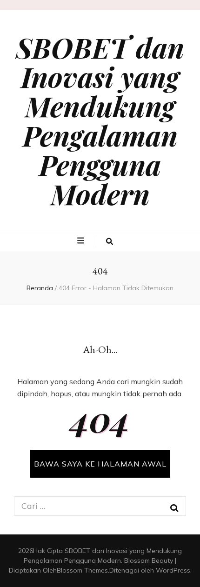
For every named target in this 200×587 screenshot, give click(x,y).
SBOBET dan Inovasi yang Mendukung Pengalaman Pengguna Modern (100, 120)
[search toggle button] (109, 242)
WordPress (173, 570)
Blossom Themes (82, 570)
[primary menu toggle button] (82, 241)
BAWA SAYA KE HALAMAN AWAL (100, 463)
